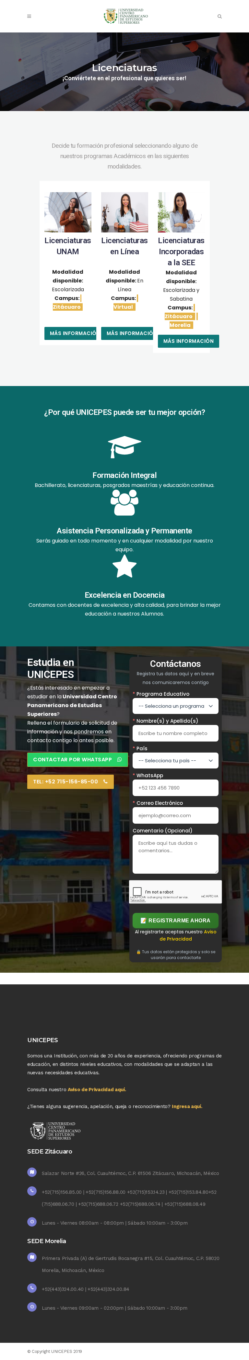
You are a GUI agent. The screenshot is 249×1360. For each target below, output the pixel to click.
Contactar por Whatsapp (72, 759)
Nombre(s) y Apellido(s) (165, 720)
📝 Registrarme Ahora (175, 920)
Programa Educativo (161, 694)
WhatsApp (148, 775)
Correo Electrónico (158, 803)
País (140, 748)
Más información (75, 333)
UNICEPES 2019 (66, 1351)
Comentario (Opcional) (163, 830)
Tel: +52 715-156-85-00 (65, 781)
